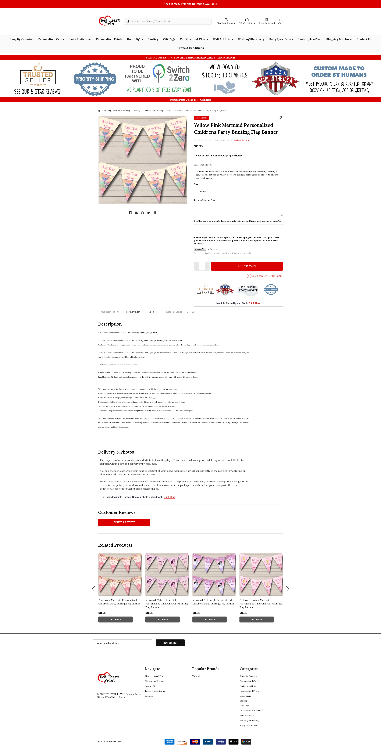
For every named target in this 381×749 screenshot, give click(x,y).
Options (115, 619)
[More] (35, 39)
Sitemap (149, 696)
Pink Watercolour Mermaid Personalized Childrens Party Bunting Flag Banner (260, 604)
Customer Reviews (180, 312)
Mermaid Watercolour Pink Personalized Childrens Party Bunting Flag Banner (166, 604)
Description (108, 312)
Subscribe (170, 642)
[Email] (136, 212)
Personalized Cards (51, 39)
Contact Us (364, 39)
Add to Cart (247, 266)
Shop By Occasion (21, 39)
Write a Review (241, 140)
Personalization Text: (205, 200)
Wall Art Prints (223, 39)
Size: (197, 184)
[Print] (142, 212)
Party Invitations (80, 39)
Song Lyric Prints (281, 39)
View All (196, 676)
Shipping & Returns (339, 39)
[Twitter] (149, 212)
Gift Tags (169, 39)
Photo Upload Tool (310, 39)
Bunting (152, 39)
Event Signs (135, 39)
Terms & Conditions (190, 48)
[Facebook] (130, 212)
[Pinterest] (155, 212)
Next (288, 588)
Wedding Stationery (251, 39)
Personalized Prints (109, 39)
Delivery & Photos (141, 312)
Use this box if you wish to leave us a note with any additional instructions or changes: (237, 221)
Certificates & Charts (194, 39)
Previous (93, 588)
